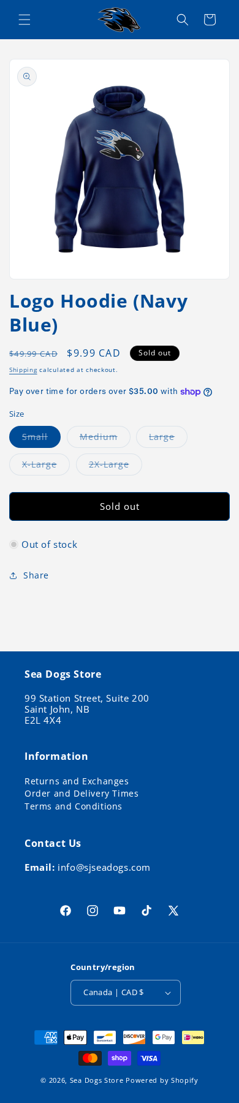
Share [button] (36, 575)
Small (41, 439)
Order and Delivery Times (81, 793)
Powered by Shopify (162, 1080)
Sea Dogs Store (97, 1080)
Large (168, 439)
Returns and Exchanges (77, 781)
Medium (105, 439)
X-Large (46, 467)
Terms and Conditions (74, 806)
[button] (24, 19)
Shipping (23, 369)
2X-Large (115, 467)
